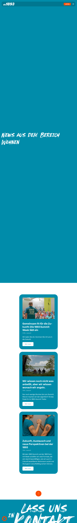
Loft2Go (67, 4)
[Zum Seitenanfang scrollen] (38, 494)
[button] (4, 518)
